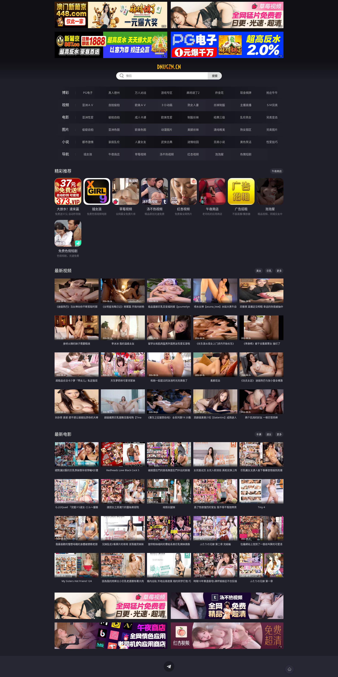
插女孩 (88, 154)
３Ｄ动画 (166, 105)
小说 (65, 142)
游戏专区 (166, 93)
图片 (65, 129)
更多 (279, 270)
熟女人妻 (193, 105)
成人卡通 (140, 117)
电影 (65, 117)
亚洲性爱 (87, 117)
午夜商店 (114, 154)
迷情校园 (193, 142)
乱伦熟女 (245, 117)
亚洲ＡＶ (87, 105)
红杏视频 (193, 154)
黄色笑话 (245, 142)
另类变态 (272, 117)
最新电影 (63, 434)
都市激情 (87, 142)
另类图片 (272, 130)
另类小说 (219, 142)
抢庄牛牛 (272, 93)
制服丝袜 (193, 117)
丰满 (258, 434)
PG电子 (88, 93)
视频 (65, 105)
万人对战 (140, 93)
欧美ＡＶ (140, 105)
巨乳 (269, 270)
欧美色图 (140, 130)
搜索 (215, 76)
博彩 (65, 92)
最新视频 (63, 270)
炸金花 (219, 93)
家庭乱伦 (114, 142)
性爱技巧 (272, 142)
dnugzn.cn (169, 66)
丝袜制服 (219, 105)
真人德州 (114, 93)
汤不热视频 (167, 154)
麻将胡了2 (193, 93)
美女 (258, 270)
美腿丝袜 (193, 130)
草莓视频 (140, 154)
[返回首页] (289, 669)
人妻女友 (140, 142)
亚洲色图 (114, 130)
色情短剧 (245, 154)
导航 (65, 154)
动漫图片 (166, 130)
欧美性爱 (166, 117)
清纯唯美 (219, 130)
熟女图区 (245, 130)
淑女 (269, 434)
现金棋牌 (245, 93)
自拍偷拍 (114, 105)
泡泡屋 (219, 154)
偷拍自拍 (114, 117)
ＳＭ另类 (272, 105)
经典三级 (219, 117)
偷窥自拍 (87, 130)
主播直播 (245, 105)
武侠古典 (166, 142)
